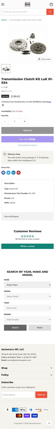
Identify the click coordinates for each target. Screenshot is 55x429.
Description (9, 183)
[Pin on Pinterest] (19, 173)
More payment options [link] (27, 145)
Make (6, 280)
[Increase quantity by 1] (24, 121)
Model (7, 291)
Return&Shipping (11, 216)
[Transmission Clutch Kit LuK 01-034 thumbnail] (5, 68)
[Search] (50, 12)
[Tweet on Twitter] (8, 173)
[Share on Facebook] (3, 173)
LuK (5, 87)
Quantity (4, 116)
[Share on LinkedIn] (13, 173)
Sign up (41, 394)
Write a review (27, 246)
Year (6, 303)
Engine (7, 314)
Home (4, 20)
